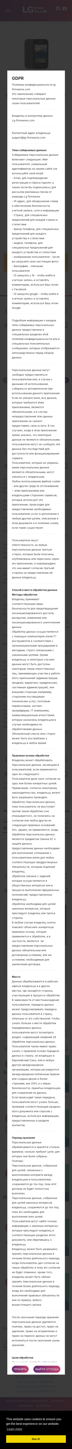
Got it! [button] (36, 1438)
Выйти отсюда (46, 1369)
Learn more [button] (14, 1429)
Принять (20, 1369)
